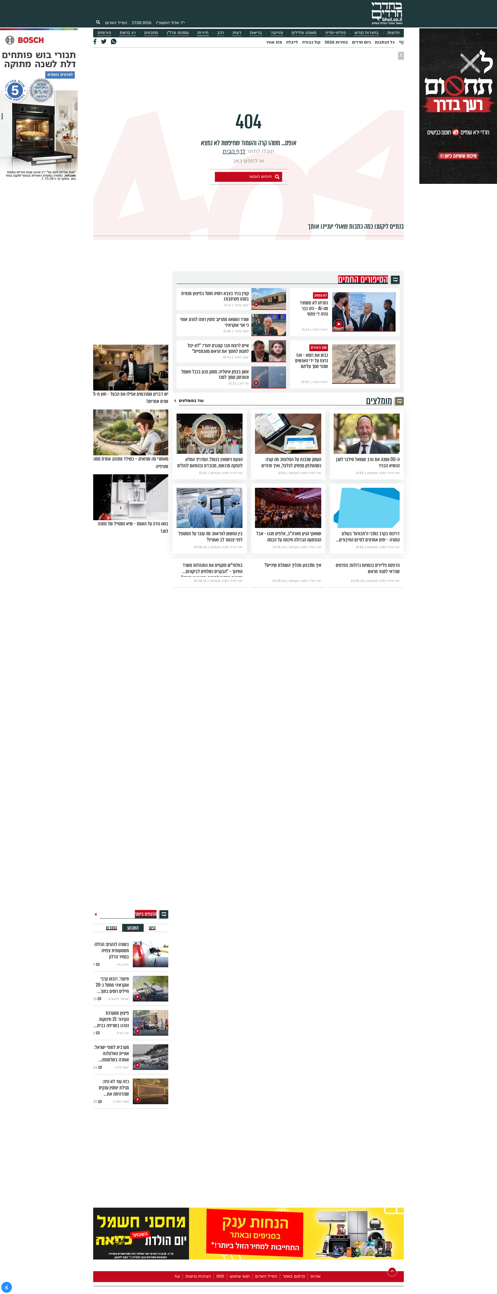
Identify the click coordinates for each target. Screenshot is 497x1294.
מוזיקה (277, 33)
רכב (220, 33)
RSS (220, 1276)
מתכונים (151, 33)
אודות (315, 1276)
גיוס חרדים (361, 42)
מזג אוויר (274, 42)
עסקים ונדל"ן (178, 33)
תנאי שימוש (240, 1276)
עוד (177, 1276)
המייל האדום (116, 23)
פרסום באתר (294, 1276)
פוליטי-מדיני (335, 33)
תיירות (202, 33)
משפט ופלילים (303, 33)
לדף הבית (234, 151)
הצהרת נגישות (198, 1276)
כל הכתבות (384, 42)
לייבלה (292, 42)
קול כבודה (311, 42)
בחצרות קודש (366, 33)
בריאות (256, 33)
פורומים (104, 33)
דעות (236, 33)
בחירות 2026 (336, 42)
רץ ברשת (128, 33)
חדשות (393, 33)
